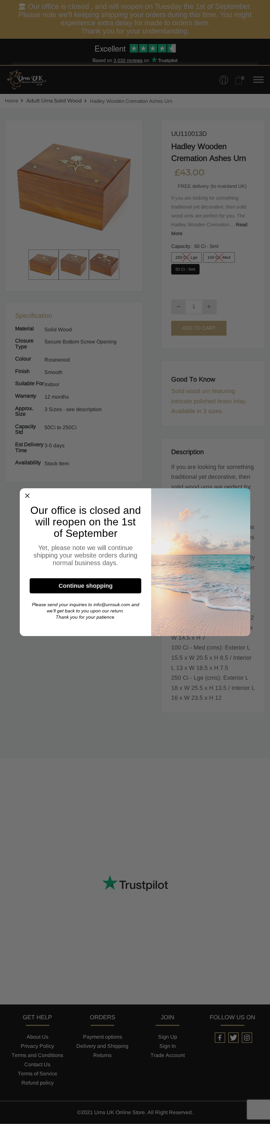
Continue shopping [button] (86, 586)
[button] (27, 495)
